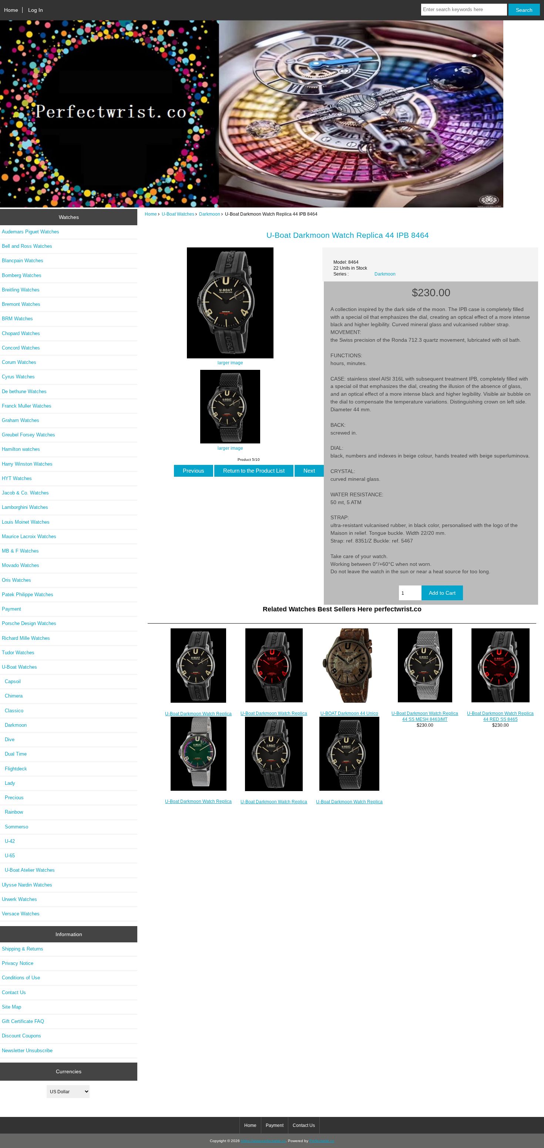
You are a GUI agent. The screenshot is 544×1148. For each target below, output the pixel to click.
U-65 (8, 855)
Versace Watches (21, 913)
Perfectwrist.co (321, 1141)
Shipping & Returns (22, 949)
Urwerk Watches (19, 899)
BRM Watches (17, 318)
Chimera (12, 696)
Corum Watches (19, 362)
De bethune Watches (24, 391)
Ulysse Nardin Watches (27, 885)
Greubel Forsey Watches (28, 435)
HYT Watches (17, 478)
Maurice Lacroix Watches (29, 536)
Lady (8, 783)
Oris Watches (16, 580)
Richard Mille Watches (26, 638)
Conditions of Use (21, 977)
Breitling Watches (21, 290)
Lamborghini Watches (25, 507)
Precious (13, 797)
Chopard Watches (21, 333)
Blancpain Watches (22, 260)
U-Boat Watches (178, 214)
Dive (8, 739)
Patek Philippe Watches (27, 594)
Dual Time (14, 754)
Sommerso (15, 827)
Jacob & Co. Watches (25, 493)
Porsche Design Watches (29, 623)
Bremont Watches (21, 304)
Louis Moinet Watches (26, 522)
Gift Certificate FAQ (23, 1021)
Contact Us (14, 992)
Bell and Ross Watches (27, 246)
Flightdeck (14, 768)
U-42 (8, 841)
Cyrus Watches (18, 376)
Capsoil (11, 681)
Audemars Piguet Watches (30, 231)
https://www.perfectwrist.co (263, 1141)
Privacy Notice (17, 963)
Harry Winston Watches (27, 464)
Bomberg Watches (21, 275)
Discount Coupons (21, 1036)
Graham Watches (20, 420)
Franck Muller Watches (26, 406)
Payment (11, 609)
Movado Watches (20, 565)
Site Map (11, 1007)
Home (11, 10)
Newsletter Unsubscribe (27, 1050)
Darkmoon (209, 214)
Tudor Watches (18, 652)
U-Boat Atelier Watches (28, 870)
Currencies (68, 1071)
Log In (35, 10)
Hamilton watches (21, 449)
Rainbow (12, 812)
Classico (12, 710)
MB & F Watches (20, 551)
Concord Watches (21, 348)
